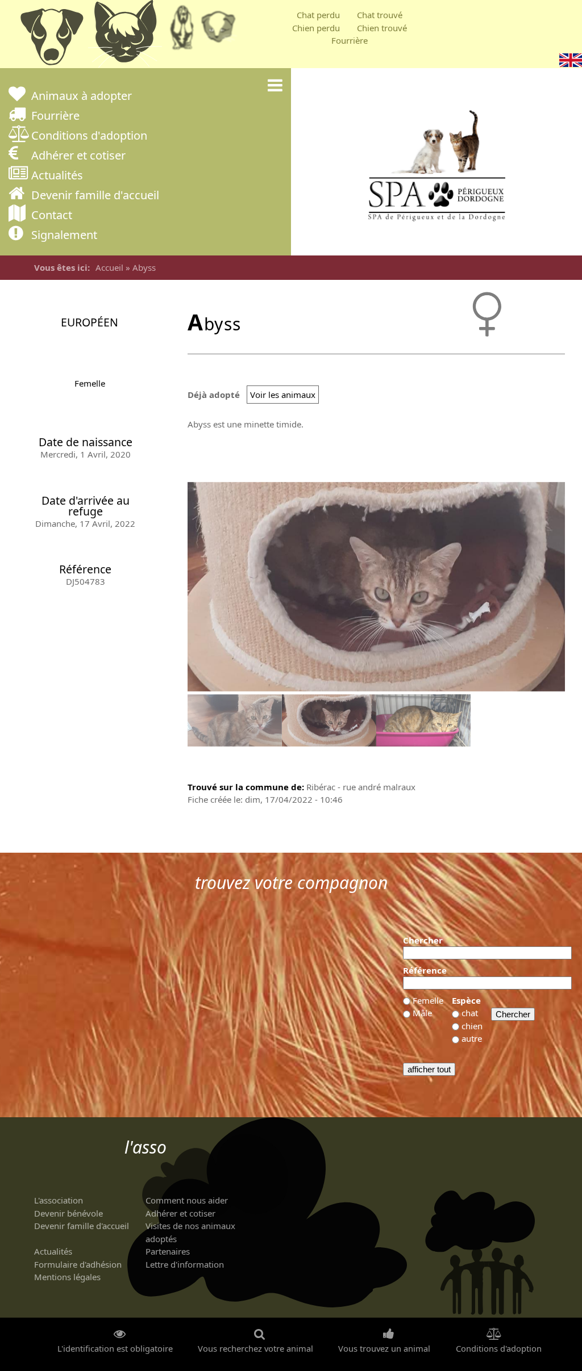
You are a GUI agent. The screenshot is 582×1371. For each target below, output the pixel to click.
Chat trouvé (379, 14)
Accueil (109, 267)
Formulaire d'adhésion (78, 1264)
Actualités (57, 176)
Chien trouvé (382, 27)
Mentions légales (67, 1276)
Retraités (182, 31)
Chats (125, 37)
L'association (58, 1200)
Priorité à (222, 31)
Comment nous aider (187, 1200)
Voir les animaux (282, 394)
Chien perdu (316, 27)
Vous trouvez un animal (384, 1348)
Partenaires (168, 1251)
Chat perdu (318, 14)
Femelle (89, 383)
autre (472, 1038)
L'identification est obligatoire (115, 1348)
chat (470, 1012)
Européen (89, 322)
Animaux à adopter (81, 96)
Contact (51, 216)
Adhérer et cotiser (78, 156)
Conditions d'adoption (89, 136)
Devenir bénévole (68, 1213)
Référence (425, 970)
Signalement (64, 235)
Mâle (422, 1012)
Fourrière (349, 40)
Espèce (466, 1000)
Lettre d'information (185, 1264)
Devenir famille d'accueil (95, 196)
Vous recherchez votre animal (255, 1348)
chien (472, 1026)
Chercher (423, 940)
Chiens (51, 37)
